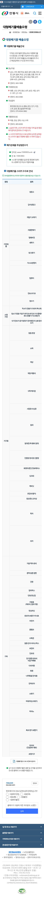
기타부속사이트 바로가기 (10, 839)
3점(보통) (13, 797)
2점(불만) (24, 797)
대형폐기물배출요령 (35, 32)
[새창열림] (35, 22)
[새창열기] (22, 891)
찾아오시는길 (20, 857)
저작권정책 (32, 854)
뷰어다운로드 (8, 857)
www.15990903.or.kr (25, 152)
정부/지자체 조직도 (33, 857)
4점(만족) (27, 794)
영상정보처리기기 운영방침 (17, 854)
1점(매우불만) (14, 800)
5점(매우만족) (14, 794)
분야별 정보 (16, 32)
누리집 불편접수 (28, 852)
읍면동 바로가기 (7, 833)
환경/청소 (24, 32)
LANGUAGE (30, 7)
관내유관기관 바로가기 (10, 845)
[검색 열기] (34, 13)
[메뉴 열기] (40, 13)
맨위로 (35, 783)
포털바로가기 (5, 6)
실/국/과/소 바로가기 (9, 827)
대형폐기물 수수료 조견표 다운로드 (26, 761)
